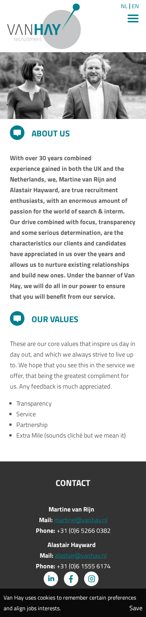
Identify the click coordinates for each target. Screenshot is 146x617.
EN (135, 6)
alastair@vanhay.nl (81, 555)
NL (124, 6)
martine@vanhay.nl (80, 520)
